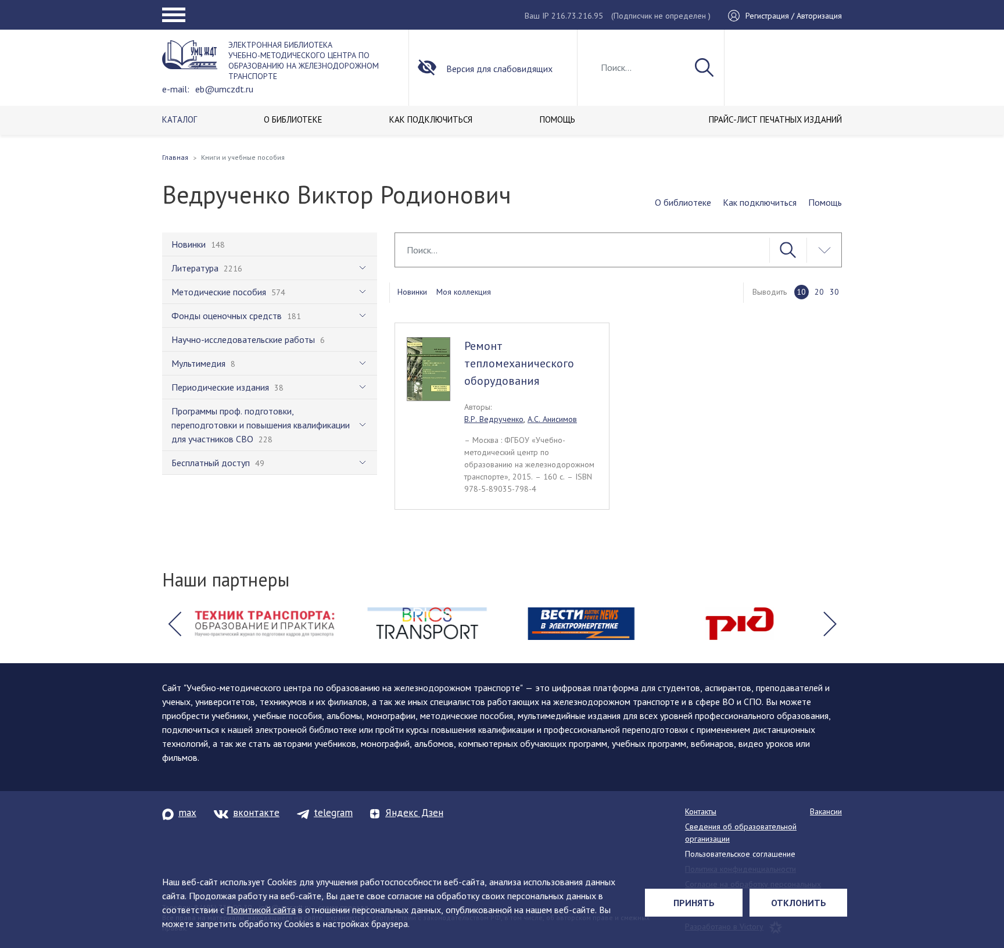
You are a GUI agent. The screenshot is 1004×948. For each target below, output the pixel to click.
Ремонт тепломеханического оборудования (519, 363)
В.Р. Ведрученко (493, 419)
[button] (174, 623)
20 (819, 292)
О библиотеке (683, 202)
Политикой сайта (261, 909)
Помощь (825, 202)
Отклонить (798, 902)
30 (834, 292)
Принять (694, 902)
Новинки (412, 292)
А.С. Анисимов (552, 419)
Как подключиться (760, 202)
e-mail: (175, 89)
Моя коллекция (463, 292)
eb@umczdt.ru (224, 89)
